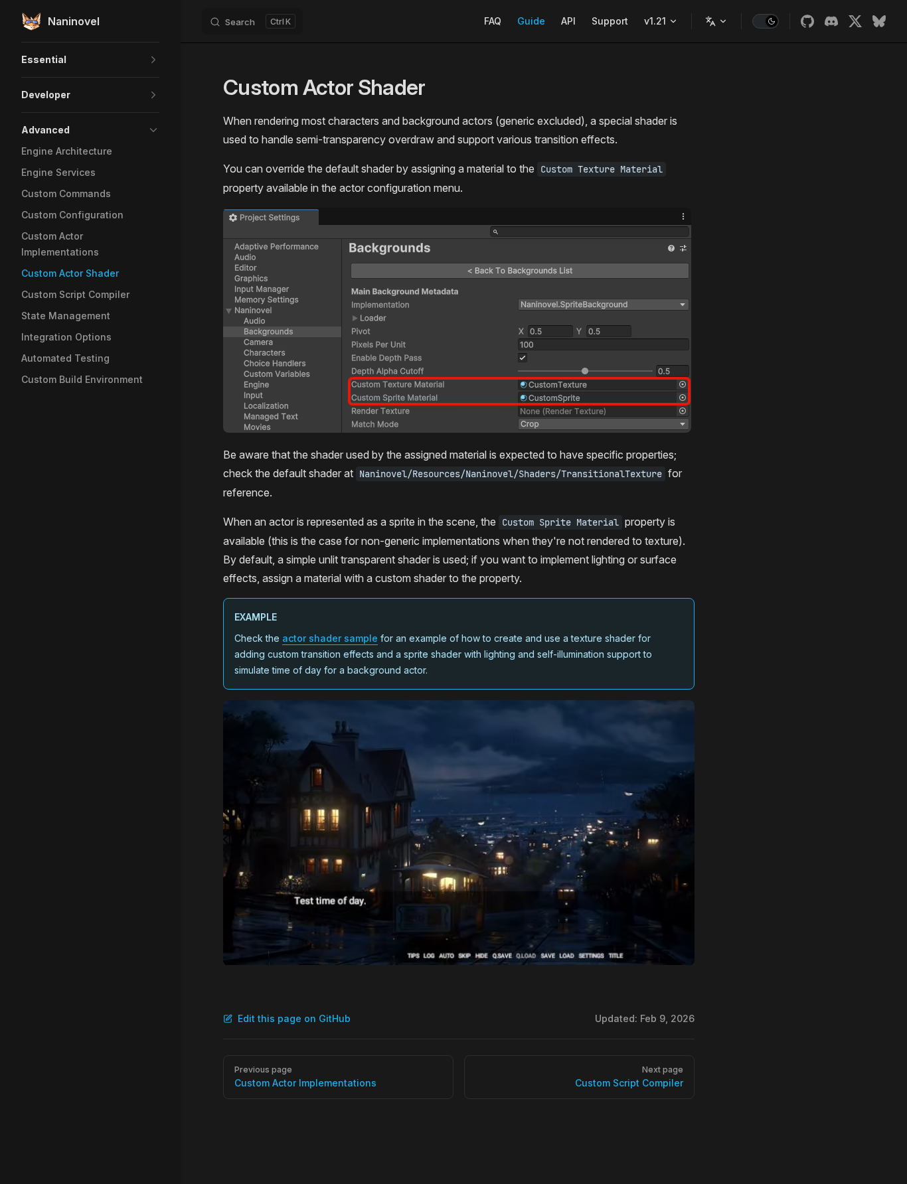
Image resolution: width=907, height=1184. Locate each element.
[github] (807, 21)
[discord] (831, 21)
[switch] (765, 21)
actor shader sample (330, 638)
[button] (90, 59)
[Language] (716, 21)
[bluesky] (879, 21)
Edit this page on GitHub (294, 1018)
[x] (855, 21)
